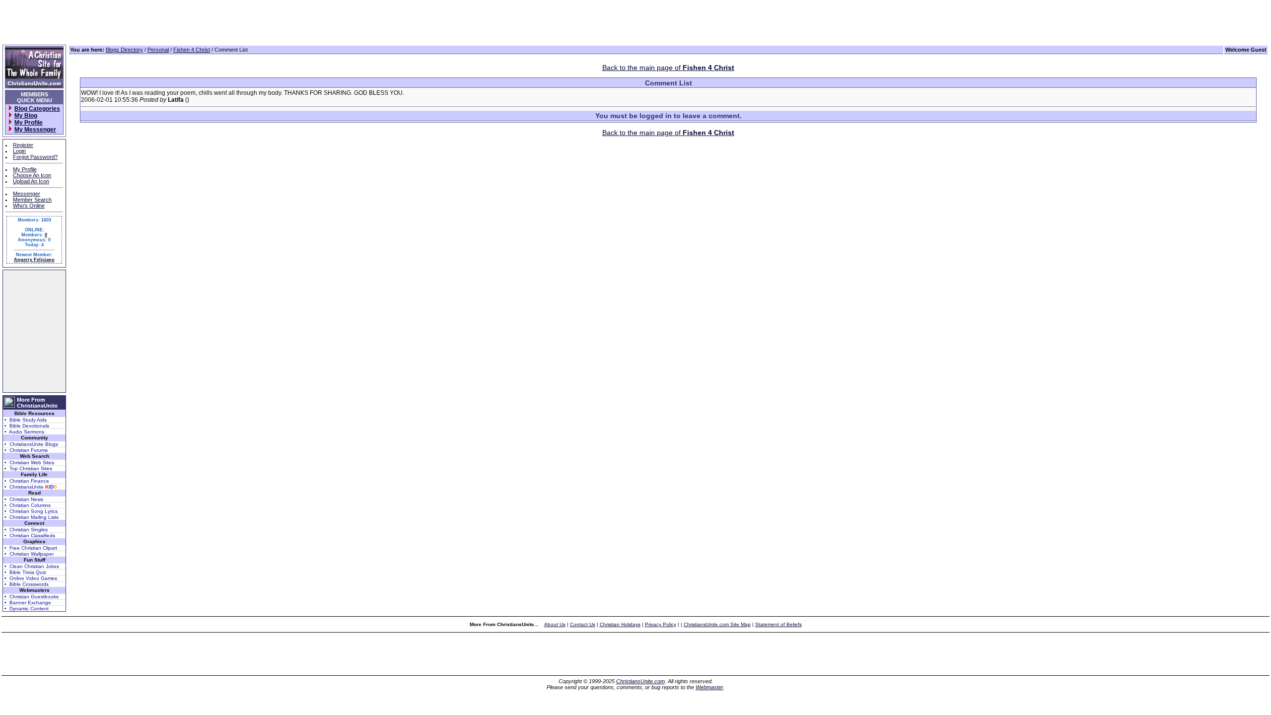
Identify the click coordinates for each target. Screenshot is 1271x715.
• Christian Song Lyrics (31, 511)
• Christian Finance (26, 481)
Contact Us (582, 624)
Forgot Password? (35, 157)
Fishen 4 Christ (191, 50)
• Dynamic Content (26, 608)
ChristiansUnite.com (640, 681)
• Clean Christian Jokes (31, 566)
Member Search (32, 200)
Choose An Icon (32, 175)
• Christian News (23, 499)
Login (19, 151)
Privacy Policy (660, 624)
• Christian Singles (26, 529)
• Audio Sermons (24, 431)
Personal (158, 50)
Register (23, 145)
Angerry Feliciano (34, 259)
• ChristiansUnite (30, 487)
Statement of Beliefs (778, 624)
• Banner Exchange (27, 602)
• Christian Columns (27, 505)
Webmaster (709, 687)
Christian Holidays (620, 624)
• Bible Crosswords (26, 584)
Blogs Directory (124, 50)
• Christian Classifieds (29, 535)
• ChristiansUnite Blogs (31, 444)
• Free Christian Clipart (30, 548)
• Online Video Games (30, 578)
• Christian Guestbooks (31, 596)
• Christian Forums (26, 450)
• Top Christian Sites (28, 468)
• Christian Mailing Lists (31, 517)
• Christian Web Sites (29, 462)
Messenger (26, 194)
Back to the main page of (668, 68)
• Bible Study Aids (25, 420)
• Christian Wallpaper (29, 554)
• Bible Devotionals (26, 426)
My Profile (25, 169)
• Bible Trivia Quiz (25, 572)
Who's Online (29, 206)
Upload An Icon (31, 181)
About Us (554, 624)
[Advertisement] (34, 331)
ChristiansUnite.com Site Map (717, 624)
